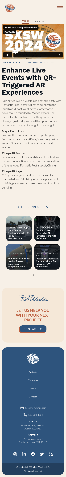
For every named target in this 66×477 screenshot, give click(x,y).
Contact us (33, 328)
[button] (60, 7)
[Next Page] (33, 275)
